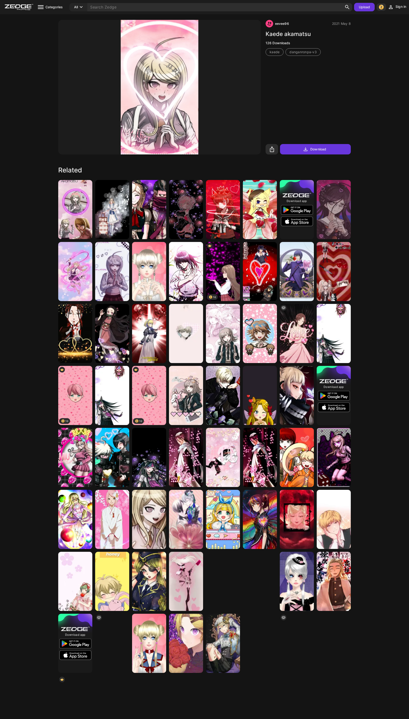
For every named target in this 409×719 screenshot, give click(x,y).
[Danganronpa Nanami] (223, 333)
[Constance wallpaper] (149, 333)
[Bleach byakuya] (186, 457)
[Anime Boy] (186, 271)
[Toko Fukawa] (334, 209)
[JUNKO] (334, 271)
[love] (297, 333)
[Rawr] (186, 333)
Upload (364, 7)
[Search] (347, 7)
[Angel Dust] (186, 581)
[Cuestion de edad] (334, 519)
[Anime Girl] (260, 581)
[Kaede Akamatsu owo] (149, 519)
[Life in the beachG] (260, 209)
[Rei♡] (260, 271)
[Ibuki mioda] (334, 333)
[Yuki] (75, 581)
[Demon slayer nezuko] (112, 333)
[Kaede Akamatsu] (75, 209)
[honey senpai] (112, 581)
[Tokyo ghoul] (297, 271)
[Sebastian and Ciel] (186, 519)
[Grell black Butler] (75, 333)
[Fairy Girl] (260, 395)
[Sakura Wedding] (112, 519)
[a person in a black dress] (297, 643)
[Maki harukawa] (223, 209)
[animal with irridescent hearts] (112, 643)
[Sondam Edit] (149, 209)
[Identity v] (223, 643)
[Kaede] (334, 457)
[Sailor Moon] (149, 643)
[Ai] (334, 643)
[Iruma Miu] (75, 457)
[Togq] (260, 643)
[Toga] (297, 395)
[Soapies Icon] (297, 457)
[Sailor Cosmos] (149, 271)
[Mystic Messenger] (186, 643)
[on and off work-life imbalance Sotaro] (112, 209)
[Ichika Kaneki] (297, 581)
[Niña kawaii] (223, 519)
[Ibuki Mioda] (149, 457)
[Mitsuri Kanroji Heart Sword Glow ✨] (75, 271)
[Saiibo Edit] (112, 457)
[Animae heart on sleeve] (260, 519)
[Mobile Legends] (149, 581)
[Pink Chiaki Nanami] (186, 395)
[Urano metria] (75, 519)
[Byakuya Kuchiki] (260, 457)
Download (318, 149)
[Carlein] (223, 395)
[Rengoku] (334, 581)
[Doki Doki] (186, 209)
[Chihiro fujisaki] (260, 333)
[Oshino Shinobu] (297, 519)
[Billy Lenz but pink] (223, 457)
